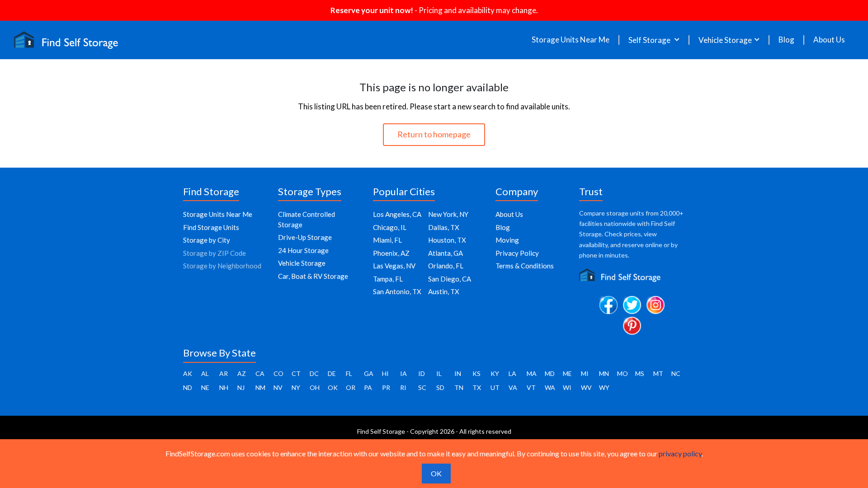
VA (513, 387)
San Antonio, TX (397, 291)
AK (187, 373)
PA (368, 387)
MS (639, 373)
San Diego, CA (449, 279)
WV (586, 387)
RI (403, 387)
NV (278, 387)
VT (531, 387)
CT (296, 373)
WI (567, 387)
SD (440, 387)
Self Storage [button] (650, 40)
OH (315, 387)
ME (567, 373)
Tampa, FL (388, 279)
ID (421, 373)
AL (205, 373)
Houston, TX (447, 240)
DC (314, 373)
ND (187, 387)
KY (495, 373)
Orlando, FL (445, 266)
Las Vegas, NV (394, 266)
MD (550, 373)
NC (675, 373)
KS (476, 373)
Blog (786, 39)
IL (439, 373)
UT (495, 387)
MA (532, 373)
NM (260, 387)
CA (259, 373)
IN (457, 373)
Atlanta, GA (445, 253)
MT (658, 373)
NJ (241, 387)
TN (458, 387)
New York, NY (448, 214)
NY (296, 387)
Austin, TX (443, 291)
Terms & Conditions (524, 266)
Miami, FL (387, 240)
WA (550, 387)
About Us (829, 39)
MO (622, 373)
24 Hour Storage (303, 250)
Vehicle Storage (302, 263)
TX (476, 387)
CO (278, 373)
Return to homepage (434, 134)
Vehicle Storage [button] (725, 40)
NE (205, 387)
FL (349, 373)
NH (223, 387)
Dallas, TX (443, 227)
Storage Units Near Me (570, 39)
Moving (507, 240)
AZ (241, 373)
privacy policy (680, 453)
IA (403, 373)
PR (386, 387)
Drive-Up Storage (305, 237)
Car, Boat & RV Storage (313, 276)
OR (350, 387)
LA (512, 373)
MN (604, 373)
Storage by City (206, 240)
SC (422, 387)
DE (332, 373)
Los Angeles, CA (397, 214)
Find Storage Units (211, 227)
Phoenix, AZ (391, 253)
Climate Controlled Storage (306, 219)
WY (604, 387)
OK (333, 387)
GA (368, 373)
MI (585, 373)
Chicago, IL (389, 227)
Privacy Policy (517, 253)
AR (223, 373)
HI (385, 373)
